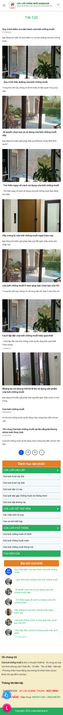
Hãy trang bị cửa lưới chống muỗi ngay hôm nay (33, 611)
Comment (20, 636)
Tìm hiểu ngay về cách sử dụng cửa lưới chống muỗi (34, 601)
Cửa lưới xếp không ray (14, 502)
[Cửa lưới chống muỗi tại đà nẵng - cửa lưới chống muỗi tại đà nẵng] (30, 5)
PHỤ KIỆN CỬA (12, 553)
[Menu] (4, 5)
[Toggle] (59, 470)
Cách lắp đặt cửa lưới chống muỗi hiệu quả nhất (35, 631)
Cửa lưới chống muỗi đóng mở (18, 547)
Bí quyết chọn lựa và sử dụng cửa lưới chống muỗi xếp (33, 591)
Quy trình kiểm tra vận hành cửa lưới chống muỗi (35, 571)
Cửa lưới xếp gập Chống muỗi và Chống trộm (25, 496)
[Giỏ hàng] (58, 5)
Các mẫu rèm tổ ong (13, 515)
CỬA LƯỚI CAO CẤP (14, 470)
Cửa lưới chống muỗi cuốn (16, 540)
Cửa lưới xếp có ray (12, 489)
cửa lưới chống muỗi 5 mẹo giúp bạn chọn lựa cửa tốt (35, 621)
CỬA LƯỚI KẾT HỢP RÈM (17, 508)
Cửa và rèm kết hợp (12, 521)
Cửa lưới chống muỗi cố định (17, 534)
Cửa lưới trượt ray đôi (13, 476)
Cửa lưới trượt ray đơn (14, 483)
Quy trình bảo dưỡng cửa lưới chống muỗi (36, 579)
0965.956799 (53, 697)
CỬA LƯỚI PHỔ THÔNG (16, 528)
